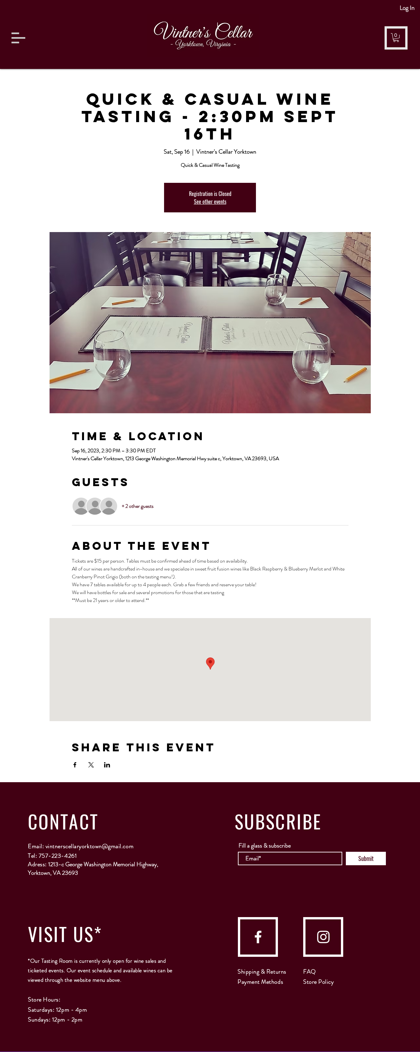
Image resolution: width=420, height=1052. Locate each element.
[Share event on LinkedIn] (107, 764)
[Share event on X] (91, 764)
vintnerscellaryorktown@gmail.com (90, 846)
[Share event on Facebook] (75, 764)
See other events (210, 201)
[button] (18, 37)
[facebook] (258, 937)
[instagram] (323, 937)
